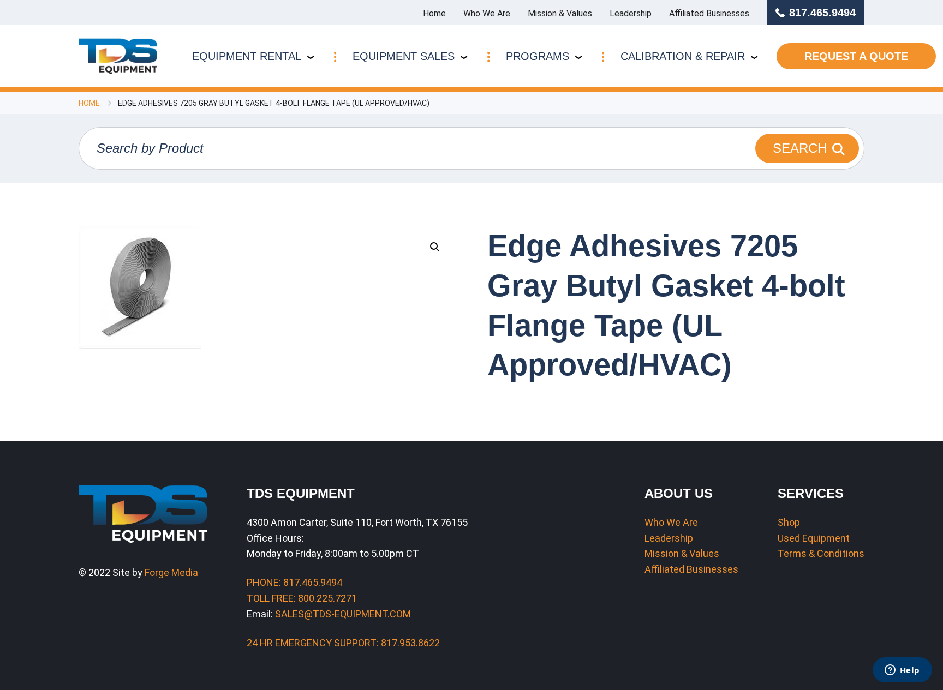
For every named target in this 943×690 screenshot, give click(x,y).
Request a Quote (856, 56)
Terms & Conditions (821, 553)
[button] (435, 247)
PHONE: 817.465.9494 (294, 582)
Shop (789, 522)
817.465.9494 (822, 13)
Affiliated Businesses (709, 13)
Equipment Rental (246, 56)
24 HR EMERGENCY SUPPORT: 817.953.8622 (343, 643)
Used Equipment (814, 538)
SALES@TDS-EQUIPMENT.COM (343, 614)
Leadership (631, 13)
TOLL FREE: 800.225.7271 (302, 598)
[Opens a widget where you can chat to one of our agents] (902, 671)
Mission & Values (560, 13)
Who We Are (486, 13)
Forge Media (171, 572)
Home (434, 13)
